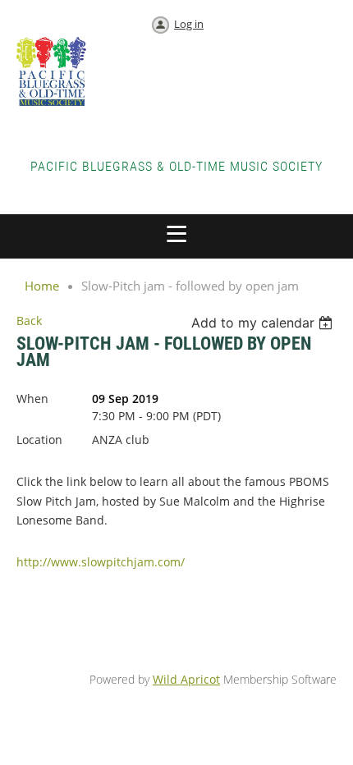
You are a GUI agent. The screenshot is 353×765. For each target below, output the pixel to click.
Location (39, 439)
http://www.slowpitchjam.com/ (100, 562)
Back (29, 320)
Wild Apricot (186, 679)
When (32, 398)
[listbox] (264, 322)
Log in (189, 23)
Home (42, 285)
